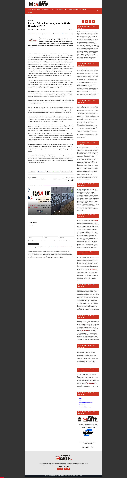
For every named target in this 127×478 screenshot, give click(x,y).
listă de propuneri (85, 299)
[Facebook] (83, 21)
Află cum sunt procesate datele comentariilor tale (62, 247)
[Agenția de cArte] (29, 29)
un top (94, 31)
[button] (97, 10)
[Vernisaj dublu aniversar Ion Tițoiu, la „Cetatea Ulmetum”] (62, 201)
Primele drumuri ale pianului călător (37, 179)
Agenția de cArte (35, 29)
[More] (71, 34)
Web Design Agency (75, 475)
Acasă (29, 17)
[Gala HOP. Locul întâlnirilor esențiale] (39, 201)
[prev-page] (29, 217)
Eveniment (33, 17)
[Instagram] (86, 21)
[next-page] (31, 217)
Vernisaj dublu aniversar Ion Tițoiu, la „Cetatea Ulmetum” (63, 212)
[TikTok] (90, 21)
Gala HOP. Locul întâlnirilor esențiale (39, 213)
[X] (93, 21)
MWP (81, 475)
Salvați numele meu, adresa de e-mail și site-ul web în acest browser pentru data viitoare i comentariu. (51, 240)
